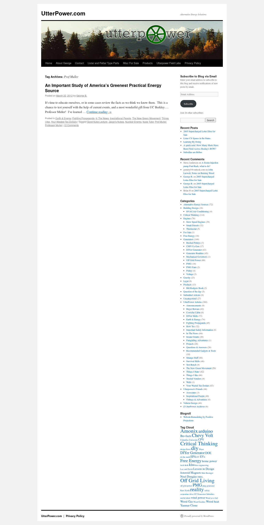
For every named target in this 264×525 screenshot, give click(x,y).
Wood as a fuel (212, 498)
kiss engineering (202, 465)
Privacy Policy (193, 63)
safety (206, 490)
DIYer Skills (192, 315)
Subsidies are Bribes (192, 152)
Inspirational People (120, 118)
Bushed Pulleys (193, 242)
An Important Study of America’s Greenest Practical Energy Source (103, 87)
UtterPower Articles (192, 301)
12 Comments (71, 125)
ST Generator (200, 494)
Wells (188, 382)
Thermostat (191, 228)
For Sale (187, 232)
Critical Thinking (191, 214)
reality (197, 489)
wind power (198, 497)
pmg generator (209, 485)
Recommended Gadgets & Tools (201, 350)
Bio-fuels (185, 436)
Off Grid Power (193, 260)
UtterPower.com (63, 13)
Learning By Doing (192, 141)
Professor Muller (53, 125)
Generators (188, 239)
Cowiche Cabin (193, 312)
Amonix (189, 430)
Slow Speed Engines (195, 221)
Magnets (196, 472)
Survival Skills (193, 361)
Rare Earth (185, 490)
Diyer (201, 449)
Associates (191, 392)
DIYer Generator (194, 249)
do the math (185, 457)
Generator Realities (195, 253)
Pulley (189, 270)
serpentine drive (187, 494)
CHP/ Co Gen (192, 246)
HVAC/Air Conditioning (197, 211)
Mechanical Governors (196, 256)
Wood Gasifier (199, 501)
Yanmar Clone (189, 505)
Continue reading (99, 112)
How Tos (190, 326)
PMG (189, 263)
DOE (208, 453)
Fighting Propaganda (83, 118)
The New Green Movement (146, 118)
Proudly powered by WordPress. (199, 515)
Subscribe (188, 103)
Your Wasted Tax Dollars (64, 121)
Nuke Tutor (148, 121)
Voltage (189, 274)
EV (198, 457)
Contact (79, 63)
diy (194, 447)
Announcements (193, 305)
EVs (202, 456)
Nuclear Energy (133, 121)
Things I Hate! (193, 371)
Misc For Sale (131, 63)
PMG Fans (191, 267)
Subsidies (210, 494)
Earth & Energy (63, 118)
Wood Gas (186, 501)
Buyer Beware (192, 308)
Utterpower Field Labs (169, 63)
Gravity (186, 277)
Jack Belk (184, 465)
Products (148, 63)
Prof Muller (160, 121)
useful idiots (185, 498)
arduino (205, 431)
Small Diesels (192, 225)
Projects (190, 343)
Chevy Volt (202, 435)
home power (209, 461)
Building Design (190, 207)
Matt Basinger (207, 473)
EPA (193, 456)
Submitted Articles (191, 294)
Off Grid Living (197, 480)
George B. (81, 95)
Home (48, 63)
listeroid (185, 472)
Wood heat (212, 501)
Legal (185, 281)
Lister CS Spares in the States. (197, 138)
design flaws (185, 449)
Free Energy (189, 235)
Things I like (192, 375)
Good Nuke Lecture (97, 121)
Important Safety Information (199, 329)
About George (63, 63)
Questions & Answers (196, 347)
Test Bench (191, 364)
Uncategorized (190, 298)
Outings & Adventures (196, 399)
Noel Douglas (188, 476)
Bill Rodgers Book (195, 287)
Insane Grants (192, 336)
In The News (102, 118)
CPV (201, 439)
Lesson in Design (203, 469)
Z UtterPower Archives (194, 406)
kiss (192, 464)
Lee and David (186, 469)
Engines (187, 218)
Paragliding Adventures (197, 340)
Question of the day (192, 291)
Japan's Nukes (116, 121)
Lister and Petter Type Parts (103, 63)
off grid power (186, 485)
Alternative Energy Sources (196, 204)
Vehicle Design (190, 402)
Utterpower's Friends (193, 389)
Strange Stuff (192, 357)
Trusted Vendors (193, 378)
